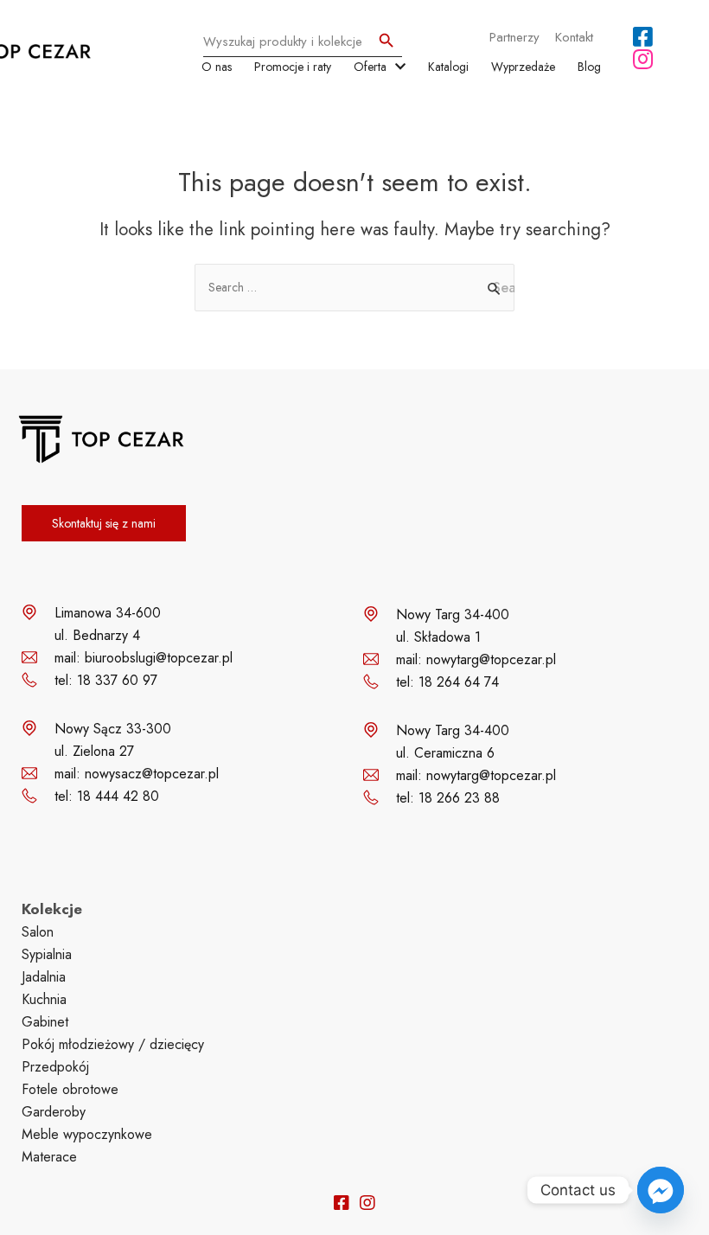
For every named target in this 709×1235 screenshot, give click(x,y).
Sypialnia (47, 954)
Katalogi (448, 66)
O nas (216, 66)
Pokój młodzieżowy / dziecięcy (113, 1044)
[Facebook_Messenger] (660, 1190)
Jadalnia (44, 977)
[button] (104, 523)
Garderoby (54, 1112)
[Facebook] (643, 36)
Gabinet (45, 1022)
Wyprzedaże (523, 66)
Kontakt (574, 37)
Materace (49, 1157)
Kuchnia (44, 999)
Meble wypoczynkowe (87, 1134)
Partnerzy (514, 37)
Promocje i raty (292, 66)
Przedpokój (55, 1067)
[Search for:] (354, 287)
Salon (38, 932)
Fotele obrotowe (70, 1089)
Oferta (370, 66)
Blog (589, 66)
